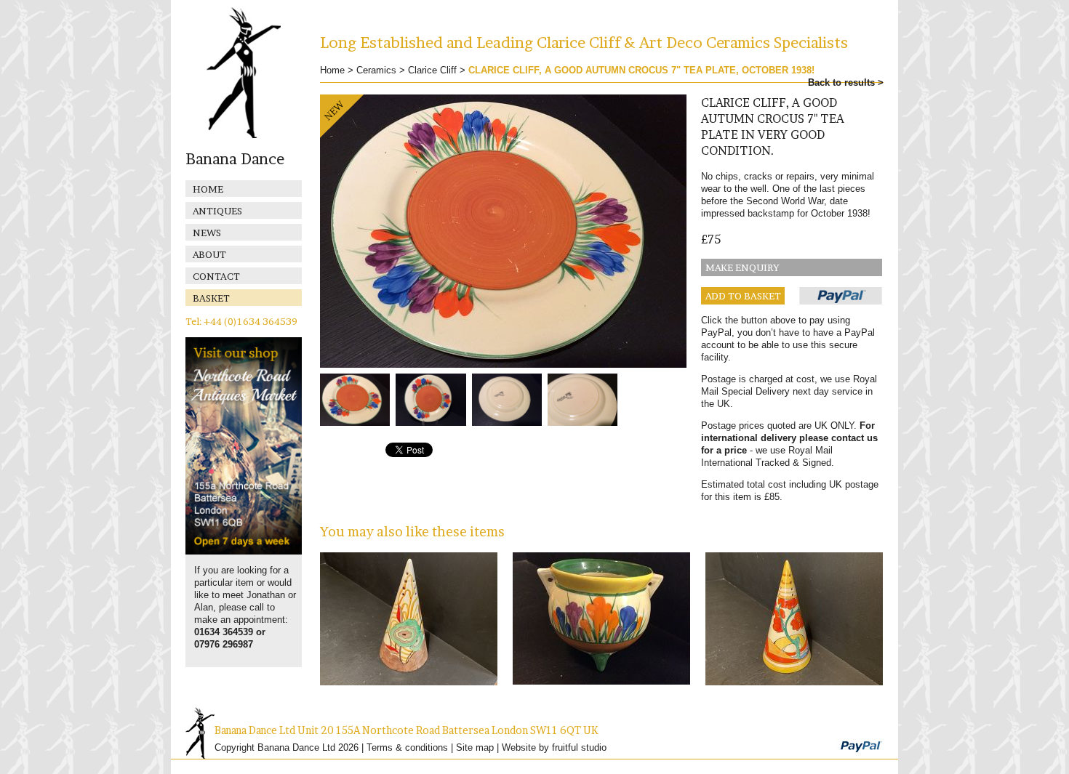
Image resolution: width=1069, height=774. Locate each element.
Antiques (217, 211)
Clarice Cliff (432, 70)
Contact (216, 276)
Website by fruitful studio (554, 747)
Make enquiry (742, 267)
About (209, 254)
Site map (475, 747)
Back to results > (846, 82)
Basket (211, 298)
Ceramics (376, 70)
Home (208, 189)
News (207, 232)
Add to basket (743, 296)
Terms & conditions (407, 747)
